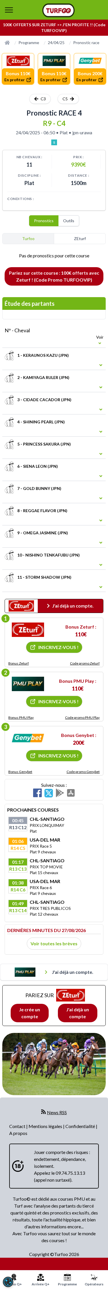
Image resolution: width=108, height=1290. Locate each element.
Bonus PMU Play (21, 717)
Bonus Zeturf (18, 663)
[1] (28, 630)
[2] (28, 684)
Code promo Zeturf (85, 663)
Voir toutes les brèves (54, 943)
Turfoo (28, 238)
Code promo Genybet (83, 772)
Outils (68, 220)
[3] (28, 738)
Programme (28, 42)
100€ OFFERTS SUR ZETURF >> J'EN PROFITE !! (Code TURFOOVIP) (54, 27)
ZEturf (80, 238)
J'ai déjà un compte (77, 1013)
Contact (17, 1126)
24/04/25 (56, 42)
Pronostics (44, 220)
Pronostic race (86, 42)
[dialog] (8, 1282)
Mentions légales (46, 1126)
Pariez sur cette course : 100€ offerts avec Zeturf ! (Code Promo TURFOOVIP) (54, 276)
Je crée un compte (29, 1013)
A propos (18, 1133)
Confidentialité (80, 1126)
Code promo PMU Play (82, 717)
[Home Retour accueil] (58, 10)
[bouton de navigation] (9, 10)
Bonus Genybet (20, 772)
